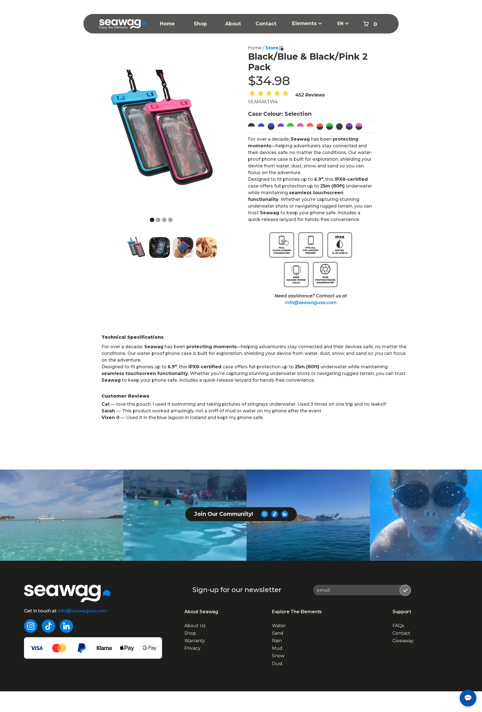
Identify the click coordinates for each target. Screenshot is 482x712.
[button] (307, 23)
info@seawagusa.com (311, 302)
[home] (123, 18)
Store (271, 47)
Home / (256, 47)
